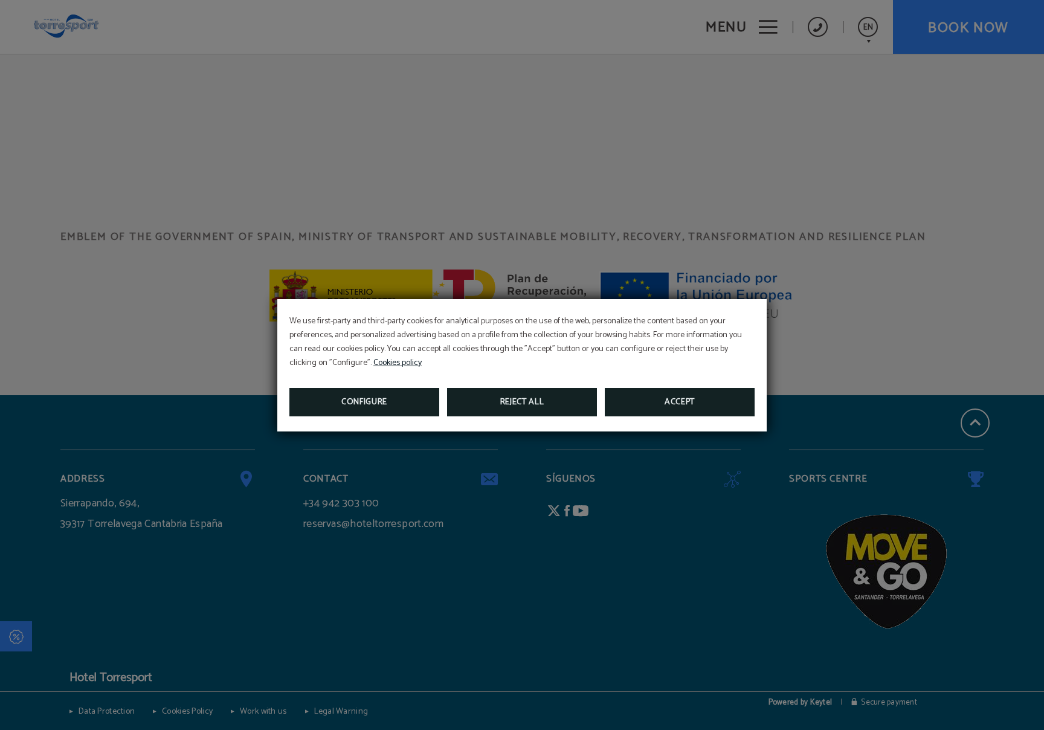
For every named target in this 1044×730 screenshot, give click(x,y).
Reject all (522, 402)
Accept (680, 402)
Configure (364, 402)
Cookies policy (397, 363)
